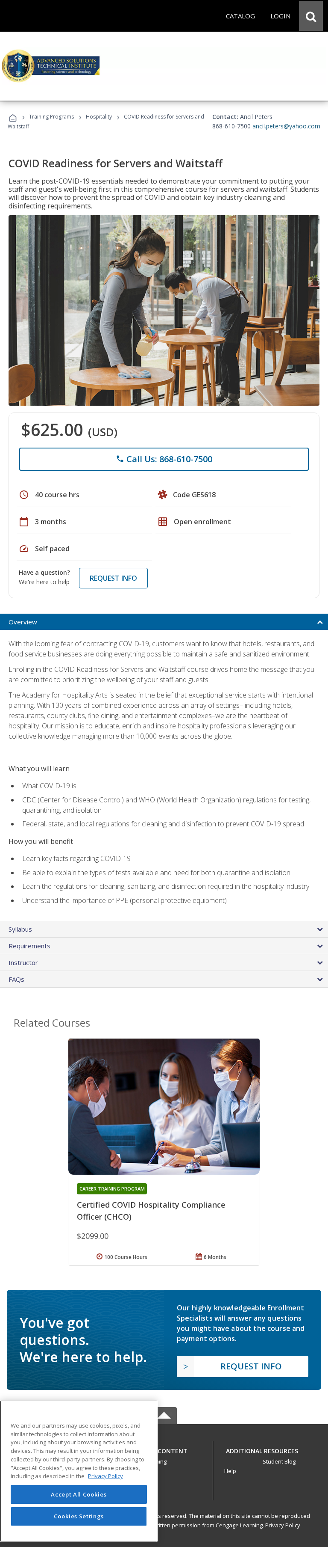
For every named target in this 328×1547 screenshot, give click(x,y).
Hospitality (99, 116)
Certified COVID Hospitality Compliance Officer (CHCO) (151, 1211)
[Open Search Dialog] (311, 16)
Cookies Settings (79, 1516)
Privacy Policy (282, 1525)
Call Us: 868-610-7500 (164, 459)
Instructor (23, 962)
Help (230, 1471)
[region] (79, 1471)
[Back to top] (164, 1449)
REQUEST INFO (113, 578)
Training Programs (51, 116)
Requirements (29, 945)
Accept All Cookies (78, 1494)
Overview (23, 622)
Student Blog (279, 1461)
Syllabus (20, 929)
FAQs (16, 979)
